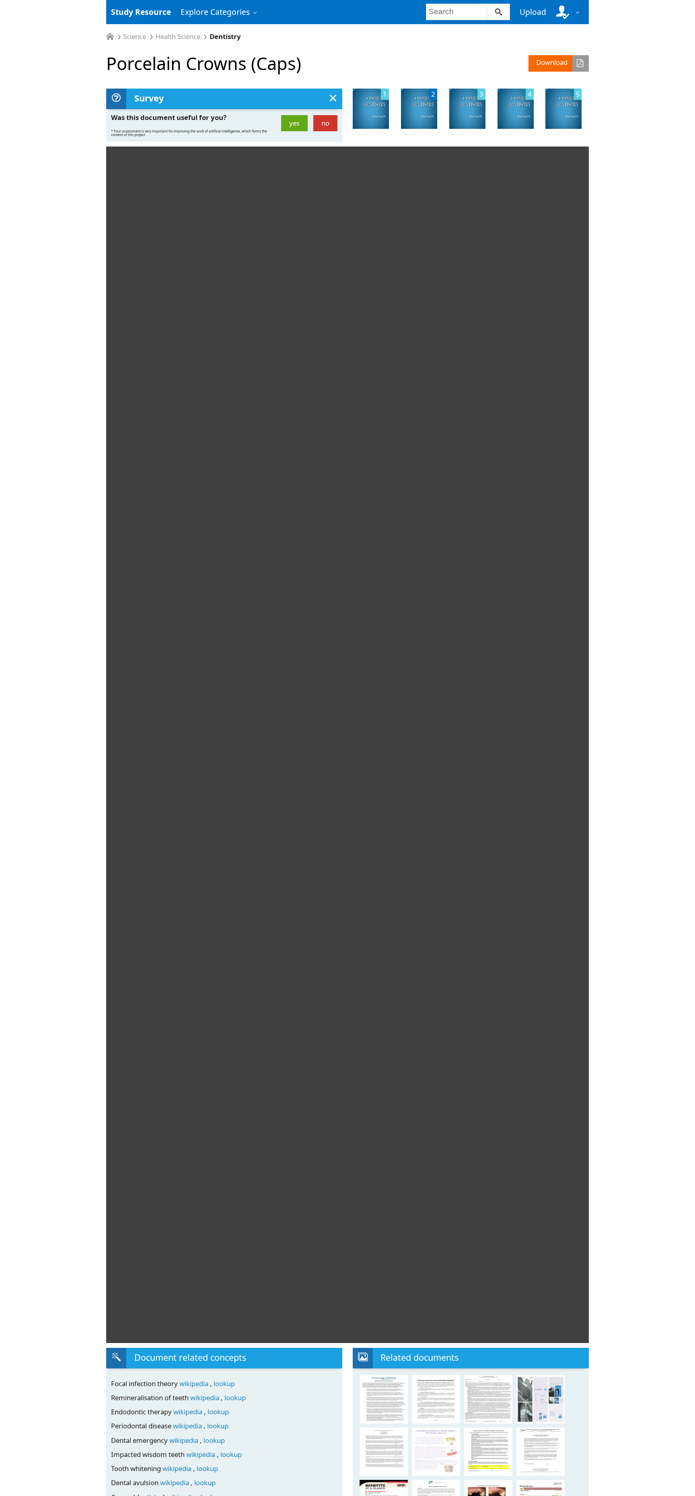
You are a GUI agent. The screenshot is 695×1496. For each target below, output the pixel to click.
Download (552, 62)
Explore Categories (215, 11)
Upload (533, 11)
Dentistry (225, 36)
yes (294, 123)
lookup (224, 1383)
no (325, 123)
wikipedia (194, 1383)
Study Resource (141, 11)
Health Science (178, 36)
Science (134, 36)
